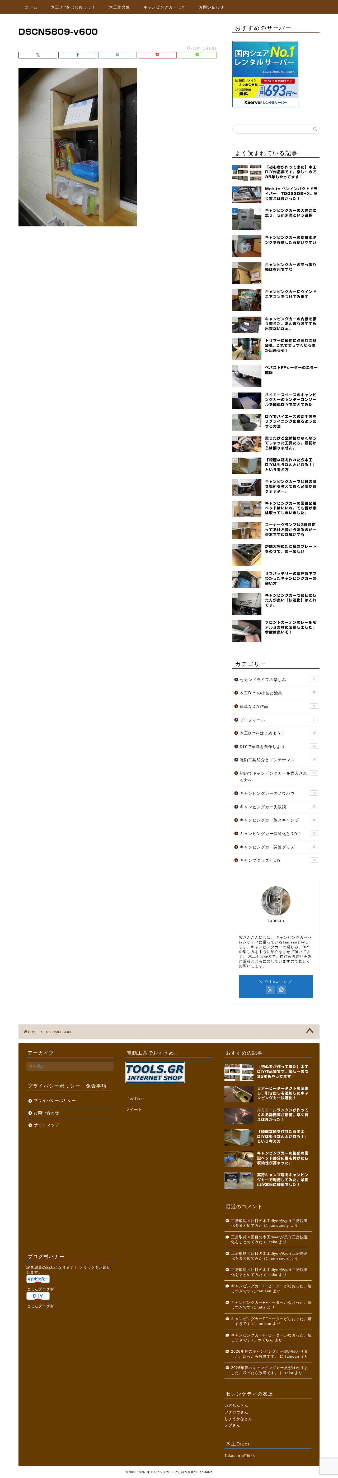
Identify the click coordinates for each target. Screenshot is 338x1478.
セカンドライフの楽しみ (277, 679)
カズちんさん (236, 1406)
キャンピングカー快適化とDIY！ (278, 833)
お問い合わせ (211, 7)
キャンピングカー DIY (164, 7)
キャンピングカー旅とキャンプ (278, 820)
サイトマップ (46, 1125)
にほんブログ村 (40, 1289)
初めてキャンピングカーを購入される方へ (278, 776)
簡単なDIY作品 (277, 706)
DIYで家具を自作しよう (278, 746)
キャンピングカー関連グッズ (278, 847)
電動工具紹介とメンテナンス (278, 760)
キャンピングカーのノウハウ (278, 793)
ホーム (31, 7)
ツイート (133, 1109)
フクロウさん (236, 1412)
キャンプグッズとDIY (278, 860)
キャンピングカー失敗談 (278, 807)
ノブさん (232, 1425)
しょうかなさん (238, 1419)
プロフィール (277, 720)
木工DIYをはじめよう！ (73, 7)
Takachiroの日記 (239, 1456)
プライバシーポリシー (55, 1100)
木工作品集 (119, 7)
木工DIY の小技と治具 (278, 693)
